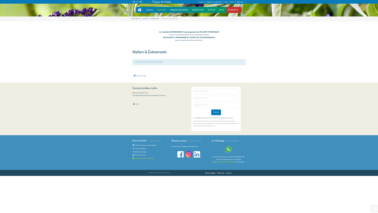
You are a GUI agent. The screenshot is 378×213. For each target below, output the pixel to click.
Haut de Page (141, 76)
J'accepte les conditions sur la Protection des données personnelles (214, 118)
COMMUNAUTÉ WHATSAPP (226, 162)
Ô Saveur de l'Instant (161, 1)
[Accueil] (140, 10)
